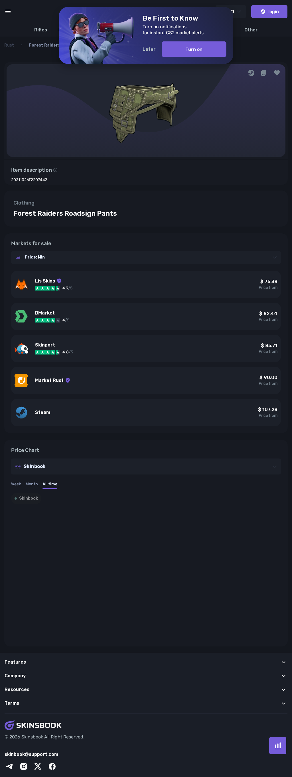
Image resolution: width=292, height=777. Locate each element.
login (273, 11)
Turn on (194, 49)
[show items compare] (277, 745)
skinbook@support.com (31, 754)
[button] (277, 73)
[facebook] (52, 766)
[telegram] (9, 766)
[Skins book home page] (146, 725)
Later (149, 49)
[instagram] (24, 766)
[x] (38, 766)
